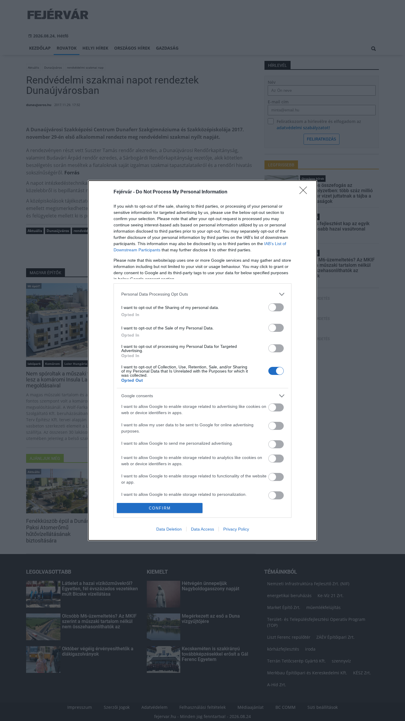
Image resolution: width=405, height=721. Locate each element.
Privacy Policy (236, 529)
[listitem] (202, 294)
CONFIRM (160, 508)
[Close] (305, 192)
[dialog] (202, 360)
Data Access (202, 529)
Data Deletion (169, 529)
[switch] (276, 307)
